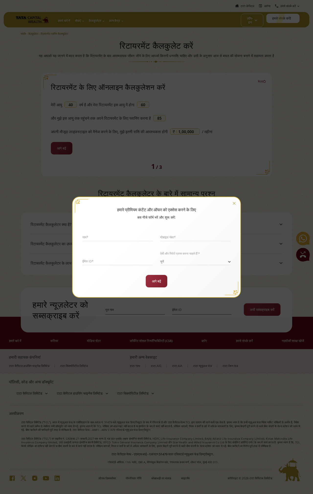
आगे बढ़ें (156, 281)
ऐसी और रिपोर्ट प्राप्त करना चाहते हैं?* (180, 254)
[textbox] (195, 260)
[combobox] (195, 260)
